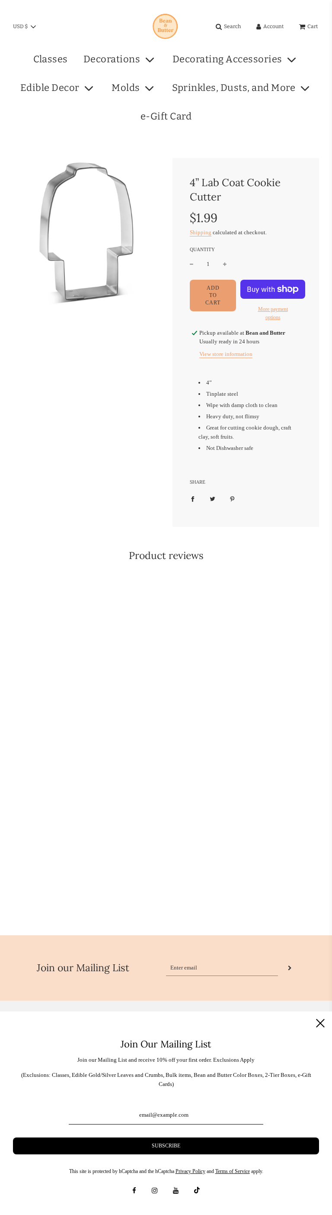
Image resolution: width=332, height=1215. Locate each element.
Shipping (200, 232)
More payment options (273, 313)
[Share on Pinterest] (232, 499)
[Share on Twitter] (212, 499)
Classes (50, 59)
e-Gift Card (166, 116)
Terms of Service (232, 1171)
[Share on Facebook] (192, 499)
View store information (225, 354)
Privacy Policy (190, 1171)
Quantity (202, 249)
